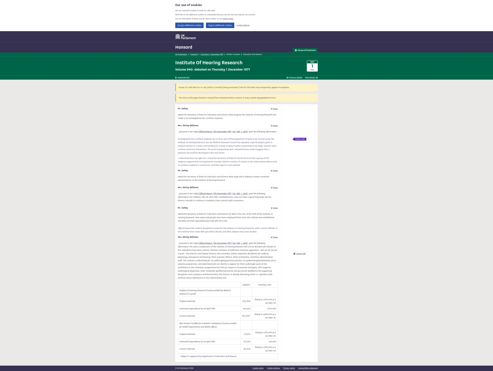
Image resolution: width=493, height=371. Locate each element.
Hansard (183, 47)
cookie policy (228, 19)
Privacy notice (289, 368)
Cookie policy (258, 368)
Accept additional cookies (189, 25)
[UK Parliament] (185, 36)
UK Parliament (181, 54)
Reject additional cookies (220, 25)
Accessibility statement (308, 368)
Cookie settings (243, 25)
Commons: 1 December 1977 (212, 54)
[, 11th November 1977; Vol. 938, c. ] (223, 131)
